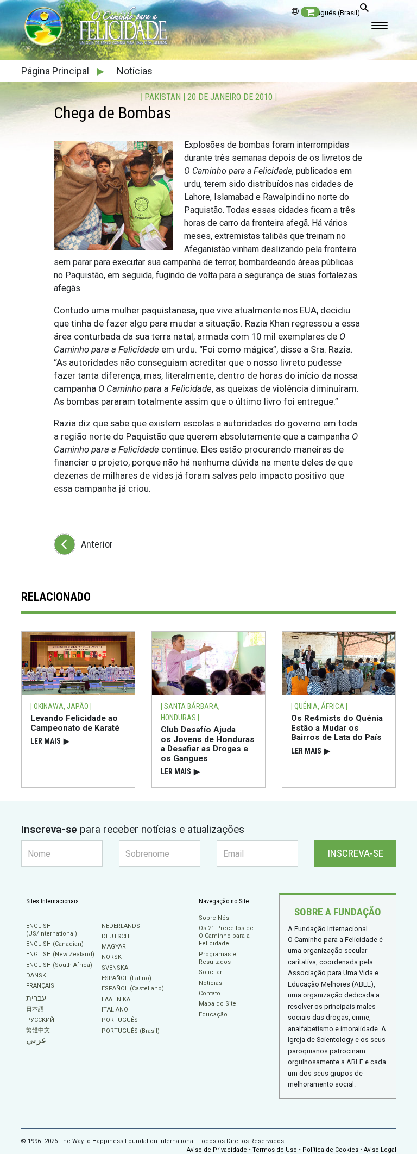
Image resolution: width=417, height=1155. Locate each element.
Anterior (97, 544)
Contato (209, 993)
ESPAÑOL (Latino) (126, 978)
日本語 (35, 1009)
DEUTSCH (115, 936)
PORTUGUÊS (120, 1020)
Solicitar (210, 972)
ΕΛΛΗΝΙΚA (116, 999)
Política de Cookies (330, 1149)
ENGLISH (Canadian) (55, 943)
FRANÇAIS (40, 985)
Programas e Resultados (217, 958)
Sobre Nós (214, 917)
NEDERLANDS (121, 926)
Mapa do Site (217, 1003)
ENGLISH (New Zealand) (60, 954)
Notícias (135, 71)
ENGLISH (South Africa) (59, 965)
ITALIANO (115, 1009)
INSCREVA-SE (355, 853)
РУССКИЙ (40, 1020)
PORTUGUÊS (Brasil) (131, 1030)
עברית (36, 998)
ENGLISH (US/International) (51, 929)
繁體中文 (38, 1030)
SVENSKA (115, 967)
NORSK (112, 957)
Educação (213, 1014)
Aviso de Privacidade (217, 1149)
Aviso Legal (380, 1149)
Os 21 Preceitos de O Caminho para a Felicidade (226, 936)
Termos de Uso (274, 1149)
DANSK (36, 975)
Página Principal (56, 71)
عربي (36, 1040)
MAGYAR (114, 946)
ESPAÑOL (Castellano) (133, 988)
